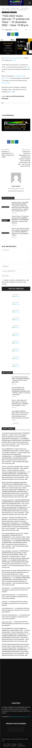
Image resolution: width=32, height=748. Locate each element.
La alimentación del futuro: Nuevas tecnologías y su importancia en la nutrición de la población (16, 589)
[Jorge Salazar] (3, 30)
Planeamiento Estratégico (5, 220)
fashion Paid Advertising (8, 595)
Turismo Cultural (15, 8)
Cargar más (15, 423)
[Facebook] (8, 34)
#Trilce (13, 60)
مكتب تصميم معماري (6, 621)
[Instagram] (16, 729)
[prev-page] (3, 240)
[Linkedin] (16, 34)
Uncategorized (13, 12)
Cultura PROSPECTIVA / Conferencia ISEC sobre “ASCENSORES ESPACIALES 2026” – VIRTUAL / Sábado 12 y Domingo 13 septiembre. (21, 391)
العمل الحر (4, 601)
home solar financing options (9, 615)
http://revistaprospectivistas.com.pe (16, 188)
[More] (20, 34)
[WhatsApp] (12, 34)
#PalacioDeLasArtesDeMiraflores (13, 58)
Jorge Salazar (8, 29)
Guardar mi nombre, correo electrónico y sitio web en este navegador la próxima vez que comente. (15, 282)
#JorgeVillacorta (19, 76)
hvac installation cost (7, 608)
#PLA (11, 92)
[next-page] (5, 240)
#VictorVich (5, 78)
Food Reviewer (5, 588)
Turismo (8, 8)
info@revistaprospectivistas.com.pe (20, 716)
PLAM (28, 67)
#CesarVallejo (6, 83)
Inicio (3, 8)
